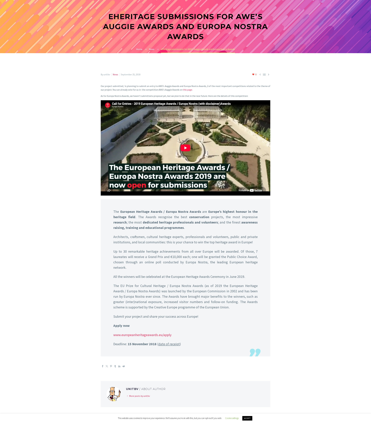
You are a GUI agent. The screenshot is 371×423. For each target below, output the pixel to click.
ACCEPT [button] (247, 418)
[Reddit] (123, 366)
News (115, 74)
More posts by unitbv (139, 395)
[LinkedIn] (119, 366)
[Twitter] (107, 366)
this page (187, 89)
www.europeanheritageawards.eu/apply (142, 335)
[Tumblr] (115, 366)
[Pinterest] (111, 366)
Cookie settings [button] (232, 418)
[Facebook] (102, 366)
